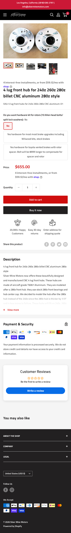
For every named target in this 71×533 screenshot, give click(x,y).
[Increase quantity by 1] (36, 187)
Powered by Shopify (12, 526)
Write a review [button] (35, 391)
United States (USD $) (15, 473)
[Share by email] (65, 244)
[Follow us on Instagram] (12, 490)
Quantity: (8, 187)
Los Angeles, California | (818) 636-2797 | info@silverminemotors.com (35, 4)
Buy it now (35, 210)
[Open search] (52, 15)
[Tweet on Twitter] (59, 244)
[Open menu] (5, 14)
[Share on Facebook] (46, 244)
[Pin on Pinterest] (53, 244)
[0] (65, 15)
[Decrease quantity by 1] (18, 187)
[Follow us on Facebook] (5, 490)
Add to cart (35, 200)
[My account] (58, 15)
